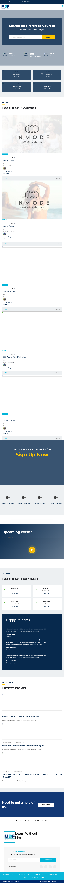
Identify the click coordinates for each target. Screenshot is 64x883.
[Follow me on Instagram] (60, 1)
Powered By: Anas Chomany (48, 881)
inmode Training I (9, 160)
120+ (52, 53)
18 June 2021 (6, 771)
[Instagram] (45, 866)
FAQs (24, 878)
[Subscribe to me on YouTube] (58, 1)
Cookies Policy (53, 874)
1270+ (11, 53)
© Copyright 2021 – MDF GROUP (10, 881)
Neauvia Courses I (9, 291)
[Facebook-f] (41, 866)
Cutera (6, 433)
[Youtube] (54, 866)
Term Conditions (24, 874)
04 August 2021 (7, 713)
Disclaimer (39, 874)
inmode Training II (9, 226)
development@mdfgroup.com (10, 1)
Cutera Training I (9, 420)
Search (48, 37)
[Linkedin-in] (50, 866)
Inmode (6, 173)
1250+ (32, 54)
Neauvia (6, 304)
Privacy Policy (8, 874)
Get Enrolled (57, 178)
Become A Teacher (38, 878)
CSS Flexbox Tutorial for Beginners (15, 357)
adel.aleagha (8, 171)
